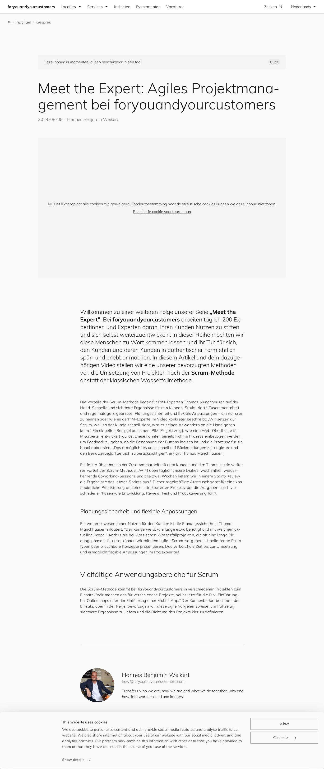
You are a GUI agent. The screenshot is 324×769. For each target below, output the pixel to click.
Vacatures (175, 6)
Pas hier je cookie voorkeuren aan (162, 211)
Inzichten (122, 6)
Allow (284, 724)
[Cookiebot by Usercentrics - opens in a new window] (30, 759)
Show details (73, 759)
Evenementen (148, 6)
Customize (281, 737)
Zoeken (270, 6)
